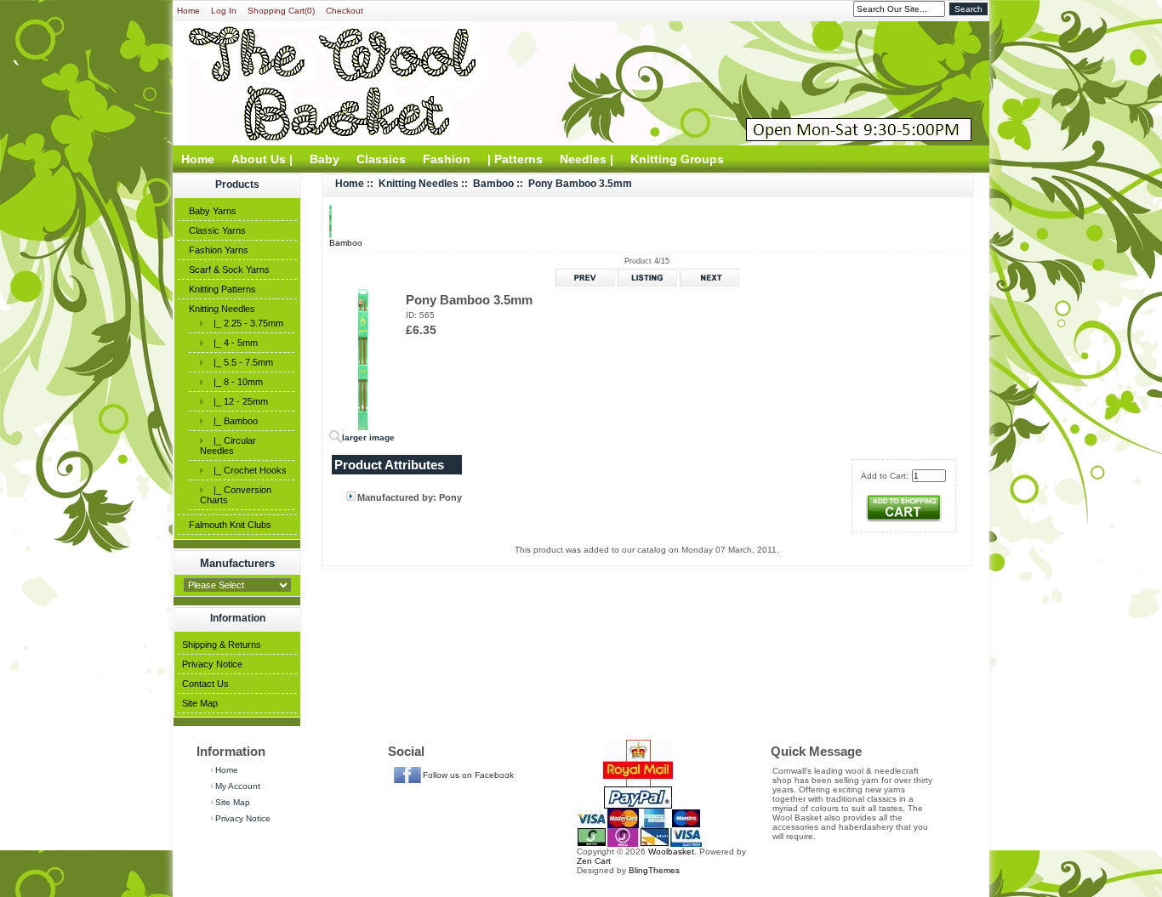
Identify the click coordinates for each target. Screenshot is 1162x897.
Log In (223, 10)
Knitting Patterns (222, 289)
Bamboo (493, 184)
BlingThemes (654, 870)
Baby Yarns (212, 211)
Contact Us (205, 683)
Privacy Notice (212, 664)
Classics (381, 159)
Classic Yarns (217, 230)
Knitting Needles (222, 309)
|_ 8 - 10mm (235, 382)
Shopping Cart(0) (281, 10)
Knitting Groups (677, 159)
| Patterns (515, 159)
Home (188, 10)
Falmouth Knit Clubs (230, 524)
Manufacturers (237, 563)
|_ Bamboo (233, 421)
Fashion (446, 159)
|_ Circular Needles (228, 445)
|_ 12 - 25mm (238, 401)
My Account (237, 786)
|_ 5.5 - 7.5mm (240, 362)
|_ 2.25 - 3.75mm (245, 323)
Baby (324, 159)
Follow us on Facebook (468, 775)
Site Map (200, 703)
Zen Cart (594, 861)
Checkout (344, 10)
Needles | (586, 159)
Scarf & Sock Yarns (229, 269)
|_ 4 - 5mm (233, 343)
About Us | (262, 159)
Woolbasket (671, 851)
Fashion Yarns (218, 250)
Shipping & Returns (221, 644)
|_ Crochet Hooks (247, 470)
